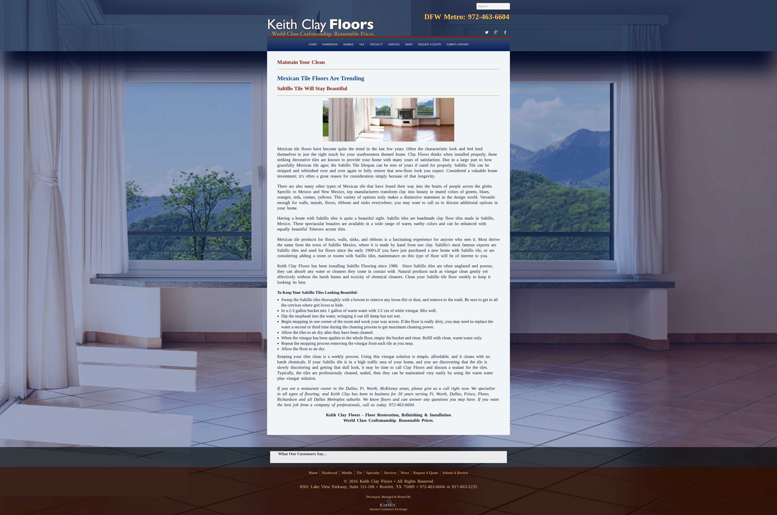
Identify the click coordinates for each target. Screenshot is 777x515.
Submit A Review (457, 44)
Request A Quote (429, 44)
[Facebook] (505, 32)
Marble (348, 44)
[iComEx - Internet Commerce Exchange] (388, 502)
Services (394, 44)
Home (313, 44)
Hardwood (330, 44)
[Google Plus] (496, 32)
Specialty (376, 44)
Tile (361, 44)
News (409, 44)
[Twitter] (487, 32)
